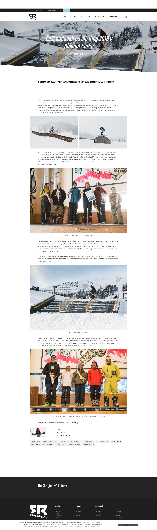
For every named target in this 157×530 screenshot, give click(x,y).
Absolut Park (36, 444)
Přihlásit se (126, 16)
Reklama (58, 517)
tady (76, 423)
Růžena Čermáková (61, 441)
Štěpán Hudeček (88, 441)
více (61, 527)
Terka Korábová (88, 444)
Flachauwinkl (48, 444)
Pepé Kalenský (75, 441)
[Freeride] (34, 17)
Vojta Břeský (47, 441)
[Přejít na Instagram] (61, 519)
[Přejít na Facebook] (56, 519)
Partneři (58, 515)
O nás (58, 513)
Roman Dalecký (102, 441)
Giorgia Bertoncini (73, 444)
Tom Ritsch (60, 444)
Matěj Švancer (116, 441)
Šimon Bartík (35, 441)
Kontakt (58, 511)
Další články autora (63, 435)
